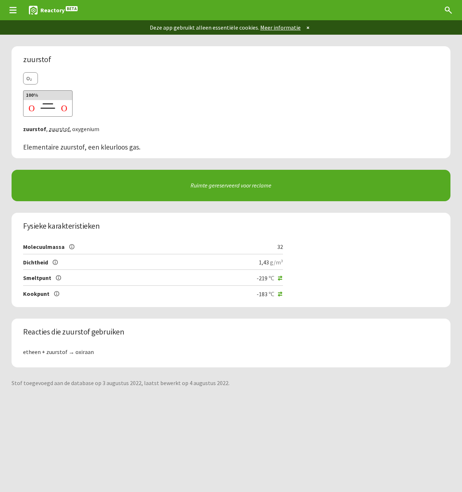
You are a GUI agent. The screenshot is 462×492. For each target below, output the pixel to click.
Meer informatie (280, 27)
